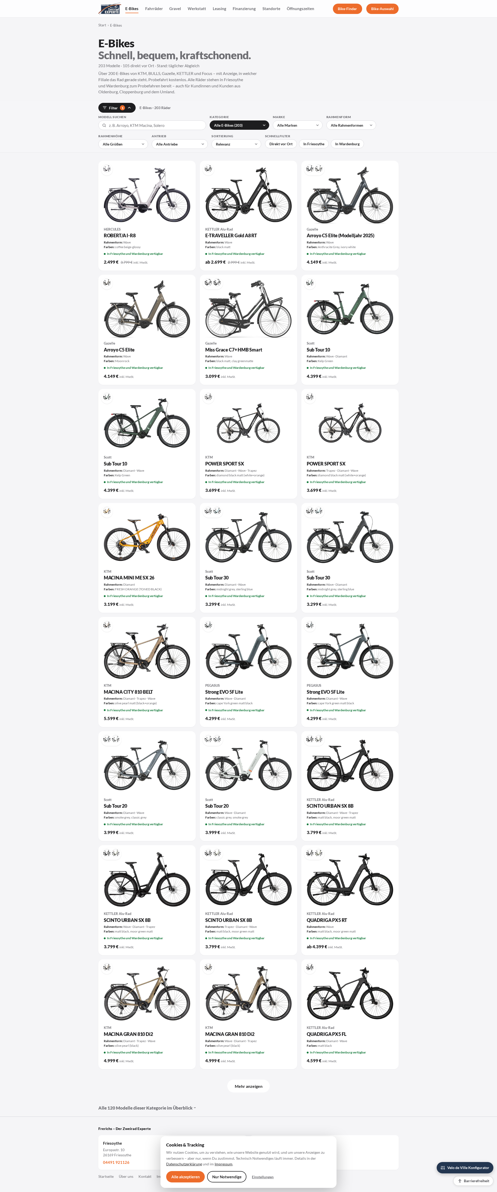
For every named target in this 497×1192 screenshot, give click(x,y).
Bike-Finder (347, 8)
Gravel (175, 8)
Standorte (271, 8)
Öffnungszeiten (300, 8)
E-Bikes (131, 8)
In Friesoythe (313, 144)
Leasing (219, 8)
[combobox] (152, 125)
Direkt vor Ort (281, 144)
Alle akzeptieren (185, 1176)
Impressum (223, 1164)
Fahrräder (154, 8)
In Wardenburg (347, 144)
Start (102, 25)
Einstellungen (263, 1177)
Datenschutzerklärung (184, 1164)
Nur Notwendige (227, 1176)
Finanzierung (244, 8)
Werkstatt (197, 8)
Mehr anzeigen (248, 1086)
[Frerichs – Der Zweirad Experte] (109, 9)
